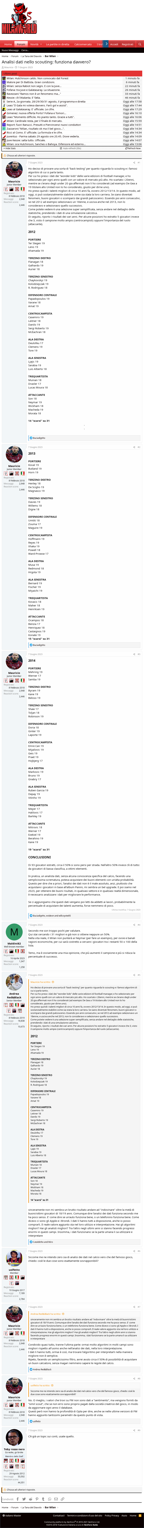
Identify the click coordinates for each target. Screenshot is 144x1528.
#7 (139, 1306)
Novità (34, 44)
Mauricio (8, 67)
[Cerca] (139, 44)
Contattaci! (59, 1515)
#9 (139, 1430)
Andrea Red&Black (14, 995)
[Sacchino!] (6, 1461)
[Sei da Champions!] (6, 189)
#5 (139, 975)
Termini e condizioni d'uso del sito (84, 1515)
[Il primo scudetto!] (23, 189)
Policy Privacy (112, 1515)
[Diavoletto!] (17, 189)
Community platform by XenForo (72, 1522)
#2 (139, 447)
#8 (139, 1378)
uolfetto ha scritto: (40, 1385)
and (43, 1241)
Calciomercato (83, 44)
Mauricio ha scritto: (41, 982)
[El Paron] (11, 189)
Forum (21, 44)
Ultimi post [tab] (10, 73)
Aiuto (124, 1515)
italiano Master (13, 1515)
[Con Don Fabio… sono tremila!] (14, 1011)
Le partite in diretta (57, 44)
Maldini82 (14, 943)
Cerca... (25, 50)
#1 (139, 162)
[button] (41, 44)
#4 (139, 924)
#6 (139, 1251)
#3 (139, 654)
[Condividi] (134, 163)
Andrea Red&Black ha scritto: (46, 1313)
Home (8, 44)
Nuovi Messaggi (10, 50)
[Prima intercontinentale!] (6, 1005)
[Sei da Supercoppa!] (20, 1011)
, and (52, 915)
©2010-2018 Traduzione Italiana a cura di (72, 1524)
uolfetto (14, 1269)
